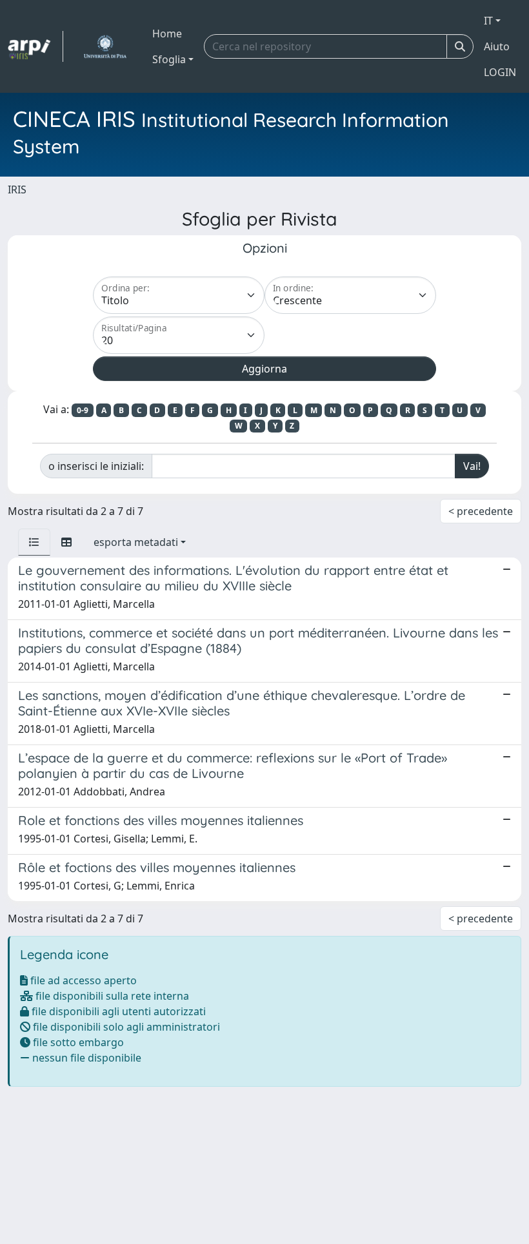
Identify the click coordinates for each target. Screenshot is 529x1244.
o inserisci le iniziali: (96, 466)
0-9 (82, 410)
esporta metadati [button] (136, 542)
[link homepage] (35, 46)
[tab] (34, 542)
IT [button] (488, 21)
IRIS (17, 189)
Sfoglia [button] (169, 59)
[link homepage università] (105, 46)
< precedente (480, 511)
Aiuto (497, 46)
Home (167, 33)
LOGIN (500, 72)
